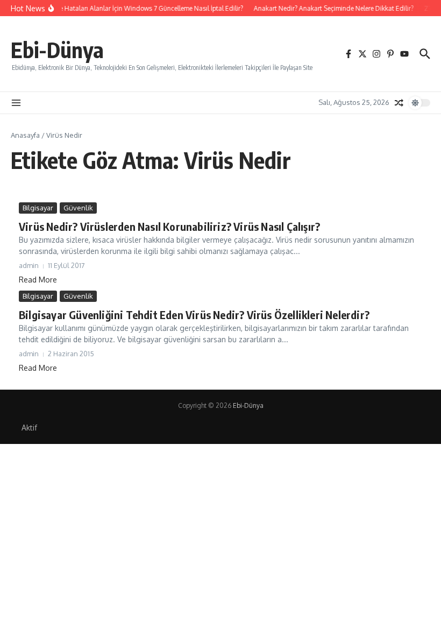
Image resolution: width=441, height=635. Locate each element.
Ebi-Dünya (57, 49)
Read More (38, 279)
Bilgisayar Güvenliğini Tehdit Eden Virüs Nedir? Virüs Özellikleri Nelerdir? (194, 314)
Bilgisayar (38, 207)
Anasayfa (25, 135)
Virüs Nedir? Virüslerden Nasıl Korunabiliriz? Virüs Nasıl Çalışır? (169, 226)
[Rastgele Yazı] (399, 102)
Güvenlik (78, 207)
